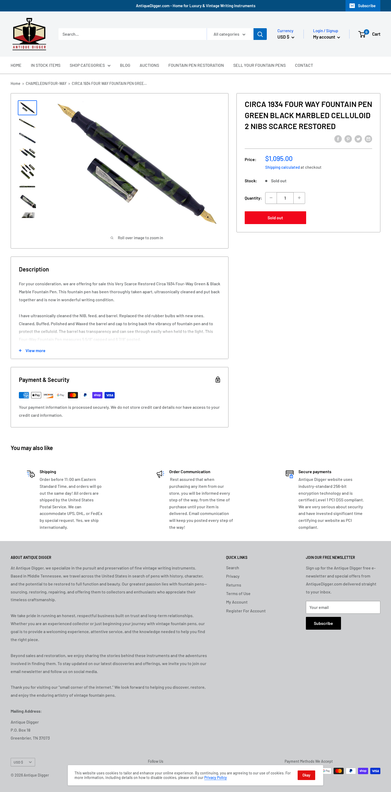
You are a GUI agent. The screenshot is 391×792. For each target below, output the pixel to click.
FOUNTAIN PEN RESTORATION (196, 65)
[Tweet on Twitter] (358, 138)
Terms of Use (238, 593)
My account (324, 36)
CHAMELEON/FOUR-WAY (46, 83)
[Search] (260, 34)
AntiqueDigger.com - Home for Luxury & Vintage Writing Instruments (195, 5)
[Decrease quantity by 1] (271, 197)
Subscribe (367, 5)
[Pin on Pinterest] (348, 138)
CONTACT (304, 65)
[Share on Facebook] (338, 138)
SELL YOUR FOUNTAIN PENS (259, 65)
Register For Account (246, 610)
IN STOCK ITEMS (45, 65)
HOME (16, 65)
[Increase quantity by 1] (299, 197)
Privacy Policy (215, 777)
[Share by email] (368, 138)
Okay (306, 775)
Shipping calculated (282, 166)
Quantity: (253, 197)
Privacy (233, 576)
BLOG (125, 65)
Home (15, 83)
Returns (233, 584)
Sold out (275, 217)
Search (232, 567)
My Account (237, 601)
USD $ (18, 762)
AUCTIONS (149, 65)
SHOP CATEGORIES (87, 65)
